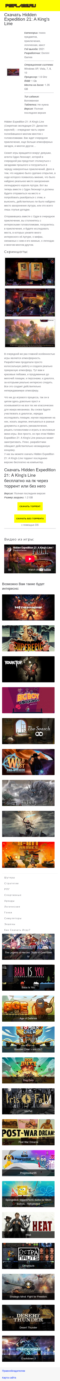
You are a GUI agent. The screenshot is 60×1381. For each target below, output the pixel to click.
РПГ (7, 889)
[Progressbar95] (28, 1163)
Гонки (8, 912)
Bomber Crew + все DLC (28, 1049)
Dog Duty (28, 1080)
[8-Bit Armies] (28, 855)
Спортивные (13, 895)
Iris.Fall (28, 1111)
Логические (12, 907)
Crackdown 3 (28, 1358)
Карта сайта (9, 1377)
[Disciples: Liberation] (28, 824)
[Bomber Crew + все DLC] (28, 1039)
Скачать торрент (30, 506)
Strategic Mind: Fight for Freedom (28, 1296)
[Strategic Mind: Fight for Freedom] (28, 1287)
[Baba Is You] (28, 978)
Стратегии (11, 883)
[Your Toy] (28, 669)
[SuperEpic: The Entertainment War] (28, 638)
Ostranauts (28, 1265)
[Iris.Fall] (28, 1101)
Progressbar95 (28, 1173)
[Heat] (28, 1225)
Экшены (9, 924)
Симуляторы (13, 918)
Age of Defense (28, 1018)
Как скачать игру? (17, 930)
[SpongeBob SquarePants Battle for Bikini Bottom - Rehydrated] (28, 1194)
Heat (28, 1234)
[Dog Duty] (28, 1070)
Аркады (9, 901)
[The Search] (28, 731)
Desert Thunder (28, 1327)
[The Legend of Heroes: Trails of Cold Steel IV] (28, 947)
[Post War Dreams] (28, 1132)
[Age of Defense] (28, 1009)
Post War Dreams (28, 1142)
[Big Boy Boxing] (28, 700)
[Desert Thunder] (28, 1318)
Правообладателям (13, 1370)
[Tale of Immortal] (28, 793)
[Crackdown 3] (28, 1349)
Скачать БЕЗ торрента (30, 518)
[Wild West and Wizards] (28, 762)
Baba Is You (28, 987)
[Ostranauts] (28, 1256)
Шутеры (9, 877)
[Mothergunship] (28, 607)
